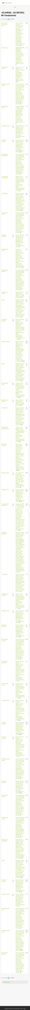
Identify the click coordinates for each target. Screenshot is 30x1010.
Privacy (21, 1008)
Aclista (3, 299)
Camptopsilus (5, 193)
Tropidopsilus (5, 574)
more (3, 19)
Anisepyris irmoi (5, 489)
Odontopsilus (5, 407)
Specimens (6, 982)
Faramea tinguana (5, 341)
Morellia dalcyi (5, 47)
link (6, 19)
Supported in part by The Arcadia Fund (12, 1008)
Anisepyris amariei (6, 125)
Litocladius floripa (6, 700)
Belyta (3, 363)
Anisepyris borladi (6, 894)
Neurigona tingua (5, 472)
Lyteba (3, 860)
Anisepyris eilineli (5, 610)
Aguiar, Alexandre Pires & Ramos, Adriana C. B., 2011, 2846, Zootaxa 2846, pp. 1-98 (20, 295)
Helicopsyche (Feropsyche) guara (4, 24)
